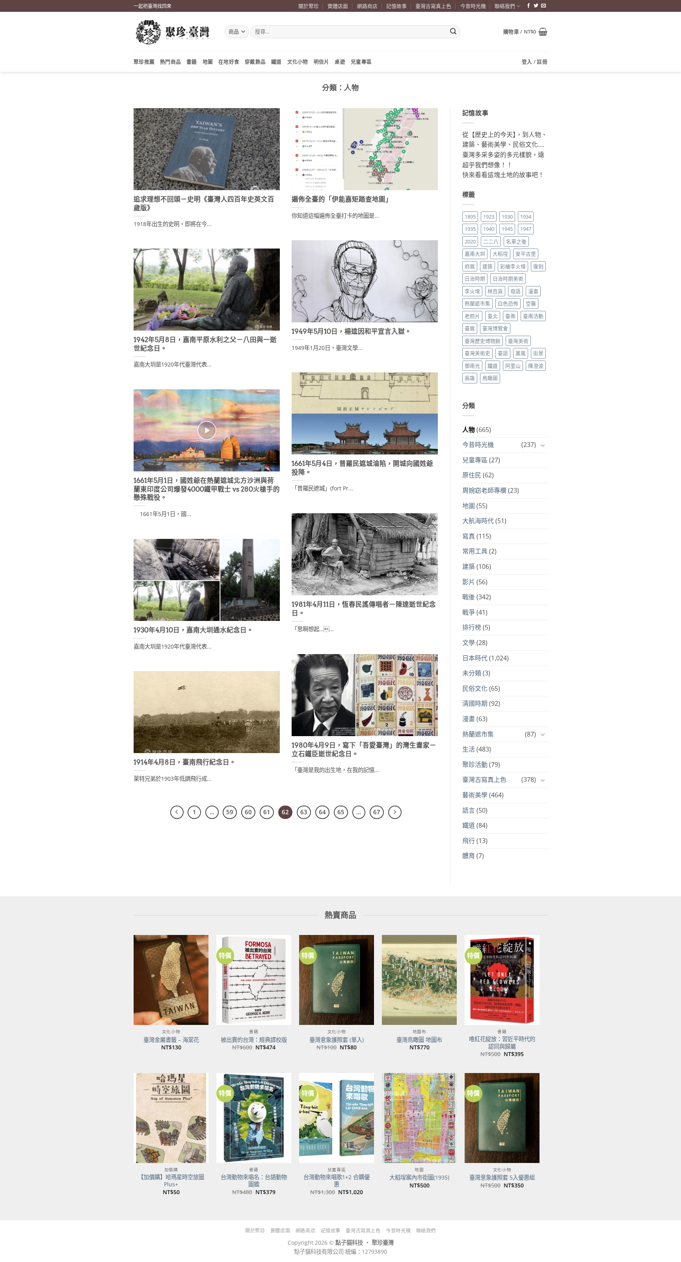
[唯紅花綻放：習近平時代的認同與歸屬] (502, 980)
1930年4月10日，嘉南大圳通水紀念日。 (193, 630)
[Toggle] (542, 445)
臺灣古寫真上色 (433, 5)
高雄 (470, 377)
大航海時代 (478, 520)
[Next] (395, 812)
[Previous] (177, 812)
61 (266, 812)
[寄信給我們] (543, 6)
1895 (470, 216)
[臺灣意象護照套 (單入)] (336, 980)
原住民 (471, 475)
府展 (470, 266)
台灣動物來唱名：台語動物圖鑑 (254, 1181)
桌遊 (340, 61)
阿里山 (513, 365)
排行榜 (471, 627)
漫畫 (533, 291)
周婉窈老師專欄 (484, 490)
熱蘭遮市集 (477, 303)
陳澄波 (535, 365)
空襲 (531, 303)
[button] (525, 31)
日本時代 (474, 658)
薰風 (520, 353)
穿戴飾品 (255, 61)
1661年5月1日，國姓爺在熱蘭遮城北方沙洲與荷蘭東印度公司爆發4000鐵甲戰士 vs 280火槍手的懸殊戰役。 (207, 489)
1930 (507, 216)
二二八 (491, 241)
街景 (538, 353)
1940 (488, 228)
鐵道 (276, 61)
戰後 (468, 597)
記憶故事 (396, 5)
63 (303, 812)
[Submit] (453, 32)
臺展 (470, 328)
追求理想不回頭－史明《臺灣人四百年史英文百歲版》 (204, 203)
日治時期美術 (508, 278)
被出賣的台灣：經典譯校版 (254, 1039)
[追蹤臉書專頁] (528, 6)
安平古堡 (525, 253)
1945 (507, 228)
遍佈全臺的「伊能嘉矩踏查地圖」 (342, 199)
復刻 (538, 266)
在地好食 (228, 61)
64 (322, 812)
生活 (468, 749)
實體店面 (337, 5)
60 (248, 812)
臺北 (492, 316)
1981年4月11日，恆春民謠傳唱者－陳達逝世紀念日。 (364, 608)
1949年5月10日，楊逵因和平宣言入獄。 (351, 331)
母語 (515, 291)
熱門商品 (170, 61)
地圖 (208, 61)
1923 (488, 216)
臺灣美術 (518, 340)
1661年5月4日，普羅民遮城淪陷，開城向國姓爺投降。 (362, 468)
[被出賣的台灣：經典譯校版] (253, 980)
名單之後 (516, 241)
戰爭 (468, 612)
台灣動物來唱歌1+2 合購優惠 (336, 1181)
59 (229, 812)
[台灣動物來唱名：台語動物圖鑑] (253, 1118)
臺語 (503, 353)
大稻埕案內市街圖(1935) (419, 1177)
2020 (470, 241)
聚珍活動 (474, 764)
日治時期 (475, 278)
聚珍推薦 (144, 61)
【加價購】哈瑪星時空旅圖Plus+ (171, 1181)
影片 (468, 582)
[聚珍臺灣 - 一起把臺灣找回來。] (173, 32)
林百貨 (495, 291)
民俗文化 (474, 688)
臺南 (510, 316)
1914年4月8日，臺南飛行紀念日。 (185, 762)
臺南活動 (533, 316)
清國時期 (474, 703)
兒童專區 (361, 61)
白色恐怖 (508, 303)
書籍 (191, 61)
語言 (468, 810)
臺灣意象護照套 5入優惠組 (502, 1177)
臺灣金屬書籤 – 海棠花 (171, 1039)
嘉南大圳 (475, 253)
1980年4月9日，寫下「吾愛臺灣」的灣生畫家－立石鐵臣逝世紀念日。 (364, 749)
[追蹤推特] (536, 6)
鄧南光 (472, 365)
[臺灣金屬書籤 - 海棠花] (171, 980)
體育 (468, 855)
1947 (525, 228)
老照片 (472, 316)
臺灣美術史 (477, 353)
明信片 (321, 61)
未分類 (471, 673)
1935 (470, 228)
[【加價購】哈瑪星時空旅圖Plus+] (171, 1118)
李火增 (472, 291)
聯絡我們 (505, 5)
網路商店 (367, 5)
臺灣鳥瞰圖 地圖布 (419, 1039)
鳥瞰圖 (490, 377)
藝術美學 (474, 795)
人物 (468, 429)
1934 (525, 216)
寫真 (468, 536)
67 (376, 812)
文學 (468, 642)
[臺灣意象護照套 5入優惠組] (502, 1118)
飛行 (468, 840)
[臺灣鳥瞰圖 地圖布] (419, 980)
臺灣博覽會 (495, 328)
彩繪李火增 (513, 266)
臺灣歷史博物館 (483, 340)
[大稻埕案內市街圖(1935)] (419, 1118)
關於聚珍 (308, 5)
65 (340, 812)
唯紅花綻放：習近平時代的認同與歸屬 (502, 1043)
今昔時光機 (473, 5)
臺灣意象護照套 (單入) (336, 1039)
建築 (487, 266)
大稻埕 (500, 253)
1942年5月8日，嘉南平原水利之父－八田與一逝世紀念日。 (205, 344)
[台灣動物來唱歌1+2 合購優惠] (336, 1118)
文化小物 (297, 61)
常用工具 (474, 551)
